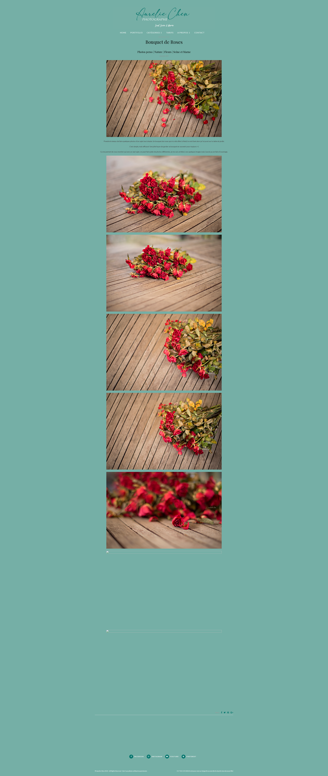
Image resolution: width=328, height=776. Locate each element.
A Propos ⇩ (183, 32)
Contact (199, 32)
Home (123, 32)
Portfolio (136, 32)
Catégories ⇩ (154, 32)
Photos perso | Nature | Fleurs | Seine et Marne (164, 52)
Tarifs (169, 32)
